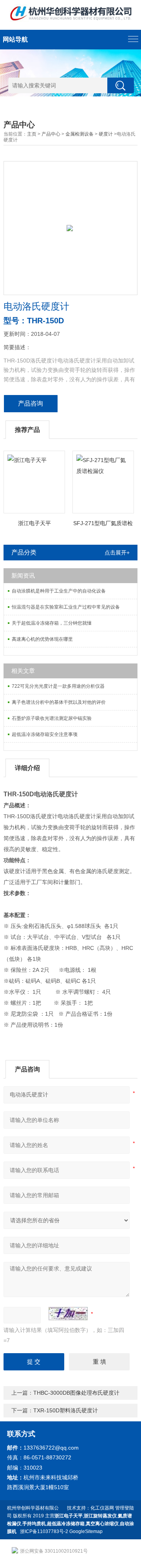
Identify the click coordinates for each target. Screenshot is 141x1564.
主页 (31, 134)
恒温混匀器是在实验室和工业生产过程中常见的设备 (66, 607)
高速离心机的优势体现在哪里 (42, 639)
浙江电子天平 (34, 523)
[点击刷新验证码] (68, 1313)
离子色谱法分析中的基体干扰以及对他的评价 (59, 702)
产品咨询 (30, 403)
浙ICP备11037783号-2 (44, 1531)
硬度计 (106, 134)
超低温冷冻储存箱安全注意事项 (45, 734)
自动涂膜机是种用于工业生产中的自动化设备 (59, 591)
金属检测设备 (79, 134)
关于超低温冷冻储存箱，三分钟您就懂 (52, 623)
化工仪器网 (102, 1508)
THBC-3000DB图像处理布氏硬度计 (76, 1393)
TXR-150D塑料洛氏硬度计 (65, 1410)
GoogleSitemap (86, 1531)
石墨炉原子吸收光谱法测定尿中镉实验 (52, 718)
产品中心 (51, 134)
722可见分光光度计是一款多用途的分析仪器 (58, 686)
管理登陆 (124, 1508)
